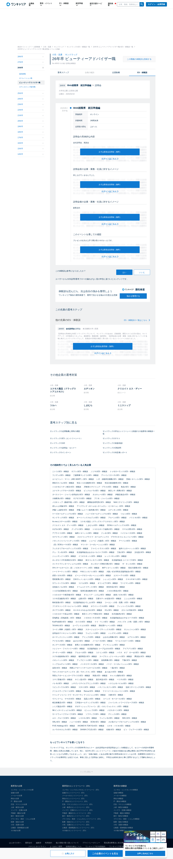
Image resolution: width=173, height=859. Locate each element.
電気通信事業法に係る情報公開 (116, 843)
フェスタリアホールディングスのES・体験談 (70, 548)
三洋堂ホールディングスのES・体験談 (90, 703)
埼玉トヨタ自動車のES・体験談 (89, 483)
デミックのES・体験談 (117, 714)
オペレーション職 (25, 78)
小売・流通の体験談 (121, 825)
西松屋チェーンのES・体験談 (110, 626)
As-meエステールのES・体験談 (64, 521)
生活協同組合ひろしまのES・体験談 (87, 602)
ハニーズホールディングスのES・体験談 (102, 514)
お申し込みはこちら (145, 853)
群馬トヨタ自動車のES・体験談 (87, 645)
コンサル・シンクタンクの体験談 (126, 790)
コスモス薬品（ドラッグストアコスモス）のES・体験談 (102, 521)
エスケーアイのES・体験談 (124, 575)
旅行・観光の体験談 (121, 816)
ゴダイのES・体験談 (87, 687)
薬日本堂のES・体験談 (105, 679)
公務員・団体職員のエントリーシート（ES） (78, 828)
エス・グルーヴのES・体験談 (64, 718)
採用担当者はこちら (74, 847)
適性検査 (110, 4)
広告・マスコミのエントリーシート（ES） (78, 804)
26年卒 (20, 68)
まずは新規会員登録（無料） (110, 152)
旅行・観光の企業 (17, 816)
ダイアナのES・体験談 (61, 610)
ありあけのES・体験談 (114, 672)
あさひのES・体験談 (81, 641)
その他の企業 (16, 830)
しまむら (88, 405)
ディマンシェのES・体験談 (114, 645)
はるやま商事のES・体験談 (114, 637)
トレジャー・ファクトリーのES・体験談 (68, 649)
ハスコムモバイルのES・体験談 (121, 683)
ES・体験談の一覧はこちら (136, 320)
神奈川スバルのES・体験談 (63, 483)
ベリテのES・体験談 (125, 679)
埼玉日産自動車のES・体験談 (116, 483)
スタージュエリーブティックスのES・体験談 (103, 629)
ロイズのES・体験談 (84, 622)
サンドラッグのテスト (111, 438)
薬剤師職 (22, 74)
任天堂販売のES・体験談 (122, 614)
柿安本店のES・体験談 (116, 587)
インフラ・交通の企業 (19, 810)
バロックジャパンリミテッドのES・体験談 (69, 541)
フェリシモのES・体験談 (109, 718)
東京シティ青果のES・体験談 (120, 491)
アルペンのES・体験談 (117, 518)
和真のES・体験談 (100, 676)
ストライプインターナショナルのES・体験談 (70, 564)
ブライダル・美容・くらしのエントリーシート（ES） (82, 819)
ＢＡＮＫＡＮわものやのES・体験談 (87, 610)
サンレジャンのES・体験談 (135, 629)
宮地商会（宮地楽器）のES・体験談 (66, 618)
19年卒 (20, 126)
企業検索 (31, 4)
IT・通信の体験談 (120, 801)
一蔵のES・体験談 (117, 668)
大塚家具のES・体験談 (61, 498)
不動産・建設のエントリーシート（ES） (77, 813)
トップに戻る (85, 772)
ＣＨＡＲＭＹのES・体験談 (136, 579)
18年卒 (20, 132)
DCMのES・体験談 (98, 722)
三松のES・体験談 (124, 552)
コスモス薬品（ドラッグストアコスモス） (63, 390)
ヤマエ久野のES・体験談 (132, 529)
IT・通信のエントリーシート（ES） (75, 801)
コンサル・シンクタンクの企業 (22, 790)
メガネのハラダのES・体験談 (95, 618)
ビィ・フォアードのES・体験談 (136, 730)
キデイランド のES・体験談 (63, 537)
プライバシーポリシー (91, 843)
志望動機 (116, 72)
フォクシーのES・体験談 (96, 633)
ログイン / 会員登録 (156, 4)
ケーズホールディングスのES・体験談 (67, 514)
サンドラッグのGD (57, 443)
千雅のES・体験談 (129, 660)
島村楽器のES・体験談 (61, 602)
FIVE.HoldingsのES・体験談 (63, 726)
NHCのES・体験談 (129, 718)
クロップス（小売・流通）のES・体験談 (133, 622)
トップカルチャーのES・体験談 (65, 664)
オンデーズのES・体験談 (62, 645)
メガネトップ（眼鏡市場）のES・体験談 (68, 502)
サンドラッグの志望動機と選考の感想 (65, 431)
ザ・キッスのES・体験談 (132, 564)
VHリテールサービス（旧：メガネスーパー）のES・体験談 (75, 568)
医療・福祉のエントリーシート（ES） (76, 822)
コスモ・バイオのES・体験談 (118, 726)
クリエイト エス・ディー (130, 388)
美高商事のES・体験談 (110, 660)
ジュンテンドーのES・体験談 (64, 556)
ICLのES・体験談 (112, 610)
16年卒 (20, 143)
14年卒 (20, 154)
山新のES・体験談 (86, 599)
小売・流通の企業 (17, 825)
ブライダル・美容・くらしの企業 (23, 819)
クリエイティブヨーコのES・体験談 (66, 691)
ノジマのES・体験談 (99, 471)
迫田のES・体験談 (59, 668)
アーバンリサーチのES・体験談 (114, 475)
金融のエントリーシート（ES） (73, 793)
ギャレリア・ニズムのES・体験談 (97, 595)
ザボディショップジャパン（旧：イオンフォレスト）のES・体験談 (101, 706)
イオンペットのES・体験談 (63, 660)
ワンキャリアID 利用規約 (95, 847)
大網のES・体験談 (115, 695)
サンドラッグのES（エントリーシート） (66, 438)
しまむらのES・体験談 (95, 525)
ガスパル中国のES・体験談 (132, 610)
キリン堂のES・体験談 (84, 679)
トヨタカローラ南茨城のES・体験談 (66, 595)
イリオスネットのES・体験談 (90, 556)
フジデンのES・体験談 (61, 475)
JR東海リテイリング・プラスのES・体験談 (101, 487)
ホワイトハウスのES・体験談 (102, 606)
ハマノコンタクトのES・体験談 (110, 687)
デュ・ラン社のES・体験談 (63, 552)
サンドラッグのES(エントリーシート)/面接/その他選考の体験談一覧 (129, 432)
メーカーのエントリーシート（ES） (75, 796)
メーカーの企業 (16, 796)
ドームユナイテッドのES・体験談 (90, 587)
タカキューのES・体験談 (103, 495)
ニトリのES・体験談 (60, 471)
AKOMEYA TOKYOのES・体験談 (91, 726)
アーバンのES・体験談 (128, 541)
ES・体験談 (64, 3)
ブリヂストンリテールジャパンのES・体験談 (70, 606)
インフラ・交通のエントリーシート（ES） (78, 810)
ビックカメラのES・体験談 (95, 491)
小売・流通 (57, 54)
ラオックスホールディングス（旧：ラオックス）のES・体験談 (77, 672)
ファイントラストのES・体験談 (103, 548)
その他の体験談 (119, 830)
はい (124, 272)
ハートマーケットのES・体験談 (65, 572)
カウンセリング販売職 (27, 87)
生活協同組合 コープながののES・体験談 (103, 649)
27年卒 (20, 62)
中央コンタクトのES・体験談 (92, 572)
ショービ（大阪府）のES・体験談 (102, 541)
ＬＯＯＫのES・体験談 (88, 718)
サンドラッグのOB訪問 (112, 448)
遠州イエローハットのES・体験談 (132, 548)
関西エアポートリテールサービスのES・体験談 (88, 668)
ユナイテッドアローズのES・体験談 (66, 491)
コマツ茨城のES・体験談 (62, 679)
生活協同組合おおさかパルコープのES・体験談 (95, 552)
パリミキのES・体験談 (138, 518)
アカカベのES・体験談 (84, 653)
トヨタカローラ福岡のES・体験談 (105, 529)
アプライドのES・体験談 (62, 533)
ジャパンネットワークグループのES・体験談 (126, 703)
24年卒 (20, 99)
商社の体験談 (118, 799)
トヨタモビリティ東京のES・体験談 (66, 487)
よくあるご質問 (56, 847)
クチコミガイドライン (37, 847)
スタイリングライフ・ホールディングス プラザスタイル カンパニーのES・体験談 (110, 537)
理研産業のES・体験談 (61, 579)
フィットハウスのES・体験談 (129, 606)
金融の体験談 (118, 793)
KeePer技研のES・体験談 (62, 622)
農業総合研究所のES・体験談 (99, 502)
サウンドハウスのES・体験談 (64, 583)
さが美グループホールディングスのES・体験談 (127, 722)
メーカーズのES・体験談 (102, 641)
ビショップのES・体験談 (94, 710)
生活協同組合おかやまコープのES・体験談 (127, 618)
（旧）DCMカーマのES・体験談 (65, 545)
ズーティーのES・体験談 (62, 653)
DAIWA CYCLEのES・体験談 (92, 730)
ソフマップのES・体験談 (96, 714)
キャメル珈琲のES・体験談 (121, 676)
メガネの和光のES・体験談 (117, 591)
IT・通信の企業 (16, 801)
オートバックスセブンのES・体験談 (91, 518)
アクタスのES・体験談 (61, 641)
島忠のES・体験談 (128, 487)
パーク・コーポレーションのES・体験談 (123, 664)
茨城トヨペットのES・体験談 (138, 479)
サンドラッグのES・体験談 (63, 518)
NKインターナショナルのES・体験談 (67, 710)
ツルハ (53, 405)
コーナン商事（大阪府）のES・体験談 (67, 629)
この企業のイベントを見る (105, 853)
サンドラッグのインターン (60, 452)
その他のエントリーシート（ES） (74, 830)
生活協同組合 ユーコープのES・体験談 (127, 560)
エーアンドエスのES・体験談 (84, 626)
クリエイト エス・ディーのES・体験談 (67, 525)
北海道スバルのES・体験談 (63, 587)
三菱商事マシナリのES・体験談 (86, 475)
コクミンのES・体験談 (105, 653)
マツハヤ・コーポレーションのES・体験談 (98, 545)
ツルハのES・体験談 (129, 514)
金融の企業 (15, 793)
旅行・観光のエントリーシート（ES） (76, 816)
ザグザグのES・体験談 (82, 498)
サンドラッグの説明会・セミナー (63, 448)
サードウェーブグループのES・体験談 (67, 714)
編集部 (38, 843)
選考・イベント (46, 3)
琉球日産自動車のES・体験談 (92, 591)
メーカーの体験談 (120, 796)
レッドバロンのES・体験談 (116, 556)
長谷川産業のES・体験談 (138, 568)
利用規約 (48, 843)
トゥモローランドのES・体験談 (122, 471)
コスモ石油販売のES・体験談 (64, 599)
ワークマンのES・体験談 (130, 583)
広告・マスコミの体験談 (122, 804)
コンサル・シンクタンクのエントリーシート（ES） (81, 790)
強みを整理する (133, 296)
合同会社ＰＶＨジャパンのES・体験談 (67, 633)
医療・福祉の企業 (17, 822)
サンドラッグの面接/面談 (113, 443)
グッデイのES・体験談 (80, 529)
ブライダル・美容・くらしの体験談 (126, 819)
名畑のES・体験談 (113, 730)
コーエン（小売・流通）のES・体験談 (120, 602)
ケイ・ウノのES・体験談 (105, 622)
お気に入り (69, 853)
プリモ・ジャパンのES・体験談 (106, 498)
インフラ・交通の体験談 (122, 810)
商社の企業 (15, 799)
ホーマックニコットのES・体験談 (65, 637)
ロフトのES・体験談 (79, 471)
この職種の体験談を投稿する (139, 59)
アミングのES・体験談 (91, 637)
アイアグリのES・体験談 (133, 649)
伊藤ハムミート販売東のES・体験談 (91, 510)
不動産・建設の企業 (18, 813)
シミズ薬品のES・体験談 (62, 706)
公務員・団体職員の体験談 (123, 828)
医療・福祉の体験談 (121, 822)
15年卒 (20, 149)
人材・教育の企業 (17, 807)
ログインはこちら (109, 159)
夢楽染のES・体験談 (142, 656)
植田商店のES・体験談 (88, 656)
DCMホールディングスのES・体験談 (121, 525)
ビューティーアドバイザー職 (29, 83)
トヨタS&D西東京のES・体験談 (65, 591)
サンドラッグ (71, 54)
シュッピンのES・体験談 (113, 579)
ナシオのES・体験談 (109, 533)
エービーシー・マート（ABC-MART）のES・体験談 (73, 479)
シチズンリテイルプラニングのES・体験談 (88, 683)
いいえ (142, 272)
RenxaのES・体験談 (92, 691)
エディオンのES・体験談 (118, 510)
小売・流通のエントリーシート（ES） (76, 825)
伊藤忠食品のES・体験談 (125, 495)
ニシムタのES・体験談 (133, 599)
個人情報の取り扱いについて (67, 843)
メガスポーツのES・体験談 (118, 710)
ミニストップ (124, 405)
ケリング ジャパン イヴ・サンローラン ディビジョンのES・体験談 (79, 695)
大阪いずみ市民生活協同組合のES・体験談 (124, 572)
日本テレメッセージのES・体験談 (86, 579)
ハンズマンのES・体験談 (118, 633)
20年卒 (20, 121)
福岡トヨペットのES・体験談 (87, 533)
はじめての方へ (15, 843)
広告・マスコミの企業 (19, 804)
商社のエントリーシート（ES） (73, 799)
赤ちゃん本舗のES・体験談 (63, 506)
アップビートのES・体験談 (88, 660)
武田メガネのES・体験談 (62, 575)
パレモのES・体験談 (60, 683)
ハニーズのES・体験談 (79, 722)
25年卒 (20, 93)
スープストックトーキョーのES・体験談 (115, 656)
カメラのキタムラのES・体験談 (65, 730)
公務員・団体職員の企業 (20, 828)
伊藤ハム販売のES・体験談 (63, 510)
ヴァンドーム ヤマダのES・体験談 (66, 699)
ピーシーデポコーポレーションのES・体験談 (93, 575)
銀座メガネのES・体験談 (124, 595)
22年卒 (20, 110)
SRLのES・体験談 (59, 722)
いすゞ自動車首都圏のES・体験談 (110, 479)
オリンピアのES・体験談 (108, 583)
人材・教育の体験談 (121, 807)
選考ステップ (63, 72)
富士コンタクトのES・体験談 (97, 560)
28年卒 (20, 57)
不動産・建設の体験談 (122, 813)
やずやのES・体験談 (60, 529)
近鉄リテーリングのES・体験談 (138, 687)
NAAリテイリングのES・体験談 (126, 502)
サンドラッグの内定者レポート (115, 452)
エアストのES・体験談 (136, 637)
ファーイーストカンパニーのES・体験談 (119, 691)
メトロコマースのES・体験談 (92, 664)
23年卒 (20, 104)
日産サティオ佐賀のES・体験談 (108, 599)
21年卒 (20, 115)
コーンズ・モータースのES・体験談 (117, 699)
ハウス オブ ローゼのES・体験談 (131, 653)
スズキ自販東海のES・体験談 (64, 656)
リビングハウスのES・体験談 (64, 687)
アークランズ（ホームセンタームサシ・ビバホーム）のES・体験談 (103, 506)
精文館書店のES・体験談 (62, 703)
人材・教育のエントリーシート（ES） (76, 807)
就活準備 (79, 3)
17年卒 (20, 138)
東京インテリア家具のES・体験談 (95, 614)
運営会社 (28, 843)
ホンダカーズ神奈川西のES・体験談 (105, 564)
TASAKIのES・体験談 (61, 626)
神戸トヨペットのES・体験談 (114, 568)
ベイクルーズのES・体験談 (131, 533)
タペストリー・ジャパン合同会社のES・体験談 (71, 495)
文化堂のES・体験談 (142, 552)
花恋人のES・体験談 (92, 699)
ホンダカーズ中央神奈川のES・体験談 (67, 560)
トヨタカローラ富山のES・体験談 (65, 614)
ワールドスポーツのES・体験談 (127, 641)
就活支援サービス (96, 4)
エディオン (89, 388)
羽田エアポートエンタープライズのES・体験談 (71, 676)
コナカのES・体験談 (87, 583)
